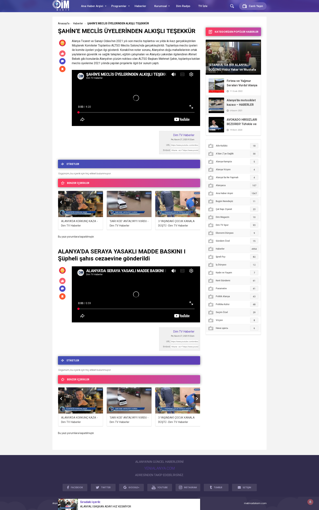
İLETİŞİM (247, 487)
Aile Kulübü (235, 145)
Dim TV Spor (235, 225)
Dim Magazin (235, 217)
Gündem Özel (235, 241)
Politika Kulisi (235, 304)
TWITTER (106, 487)
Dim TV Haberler (183, 135)
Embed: (167, 150)
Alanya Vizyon (235, 169)
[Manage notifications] (310, 502)
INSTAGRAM (190, 487)
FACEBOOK (77, 487)
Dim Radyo (183, 6)
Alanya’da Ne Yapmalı (235, 177)
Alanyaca (236, 185)
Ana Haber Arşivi (92, 6)
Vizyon (235, 320)
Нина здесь (235, 328)
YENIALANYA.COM (159, 468)
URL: (168, 145)
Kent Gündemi (235, 280)
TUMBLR (218, 487)
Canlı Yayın (256, 6)
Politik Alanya (235, 296)
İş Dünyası (235, 264)
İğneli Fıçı (235, 256)
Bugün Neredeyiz (235, 201)
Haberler (140, 6)
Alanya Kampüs (235, 161)
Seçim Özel (235, 312)
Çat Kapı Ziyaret (235, 209)
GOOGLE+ (133, 487)
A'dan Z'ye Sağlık (235, 153)
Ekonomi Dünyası (235, 233)
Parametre (235, 288)
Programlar (118, 6)
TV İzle (202, 6)
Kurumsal (160, 6)
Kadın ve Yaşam (235, 272)
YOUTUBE (162, 487)
